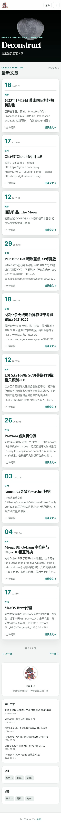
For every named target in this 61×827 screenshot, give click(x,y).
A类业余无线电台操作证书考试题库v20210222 (29, 317)
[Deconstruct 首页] (5, 5)
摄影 (7, 95)
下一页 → (54, 653)
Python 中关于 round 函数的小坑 (22, 754)
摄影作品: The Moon (21, 212)
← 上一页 (7, 653)
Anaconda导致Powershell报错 (28, 491)
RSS (39, 819)
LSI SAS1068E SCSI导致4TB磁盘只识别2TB (29, 377)
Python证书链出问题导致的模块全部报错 (26, 737)
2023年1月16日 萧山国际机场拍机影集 (29, 103)
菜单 (47, 5)
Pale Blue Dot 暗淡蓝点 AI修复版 (30, 258)
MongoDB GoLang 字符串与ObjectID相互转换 (27, 549)
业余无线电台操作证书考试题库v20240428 (28, 710)
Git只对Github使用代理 (23, 156)
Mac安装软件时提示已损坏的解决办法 (25, 745)
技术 (7, 151)
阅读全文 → (50, 127)
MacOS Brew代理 (18, 607)
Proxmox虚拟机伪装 (20, 435)
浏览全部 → (53, 68)
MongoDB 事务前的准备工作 (20, 719)
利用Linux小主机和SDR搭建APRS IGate (26, 728)
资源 (7, 253)
